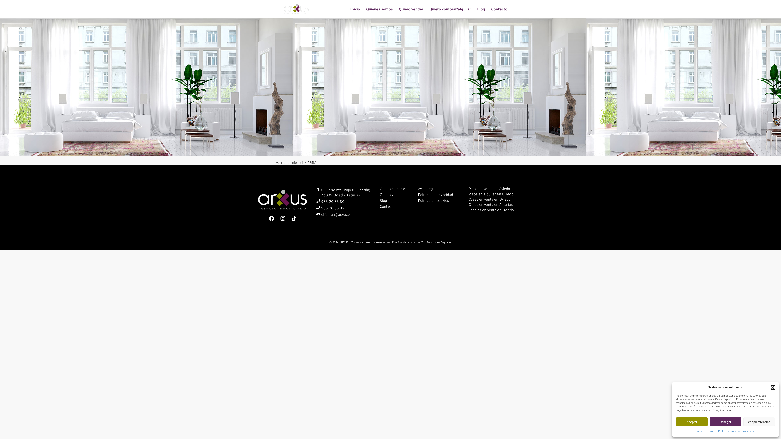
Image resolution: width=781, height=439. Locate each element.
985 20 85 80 (332, 201)
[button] (773, 387)
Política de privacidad (729, 431)
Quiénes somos (379, 9)
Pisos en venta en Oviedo (489, 189)
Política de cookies (706, 431)
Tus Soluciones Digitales (436, 242)
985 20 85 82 (332, 208)
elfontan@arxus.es (336, 214)
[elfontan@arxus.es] (318, 214)
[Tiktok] (294, 218)
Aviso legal (749, 431)
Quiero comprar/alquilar (450, 9)
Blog (481, 9)
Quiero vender (411, 9)
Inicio (355, 9)
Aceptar (692, 422)
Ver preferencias (759, 422)
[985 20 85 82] (318, 207)
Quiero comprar (392, 189)
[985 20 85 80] (318, 201)
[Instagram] (283, 218)
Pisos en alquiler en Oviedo (491, 194)
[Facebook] (271, 218)
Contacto (499, 9)
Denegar (725, 422)
